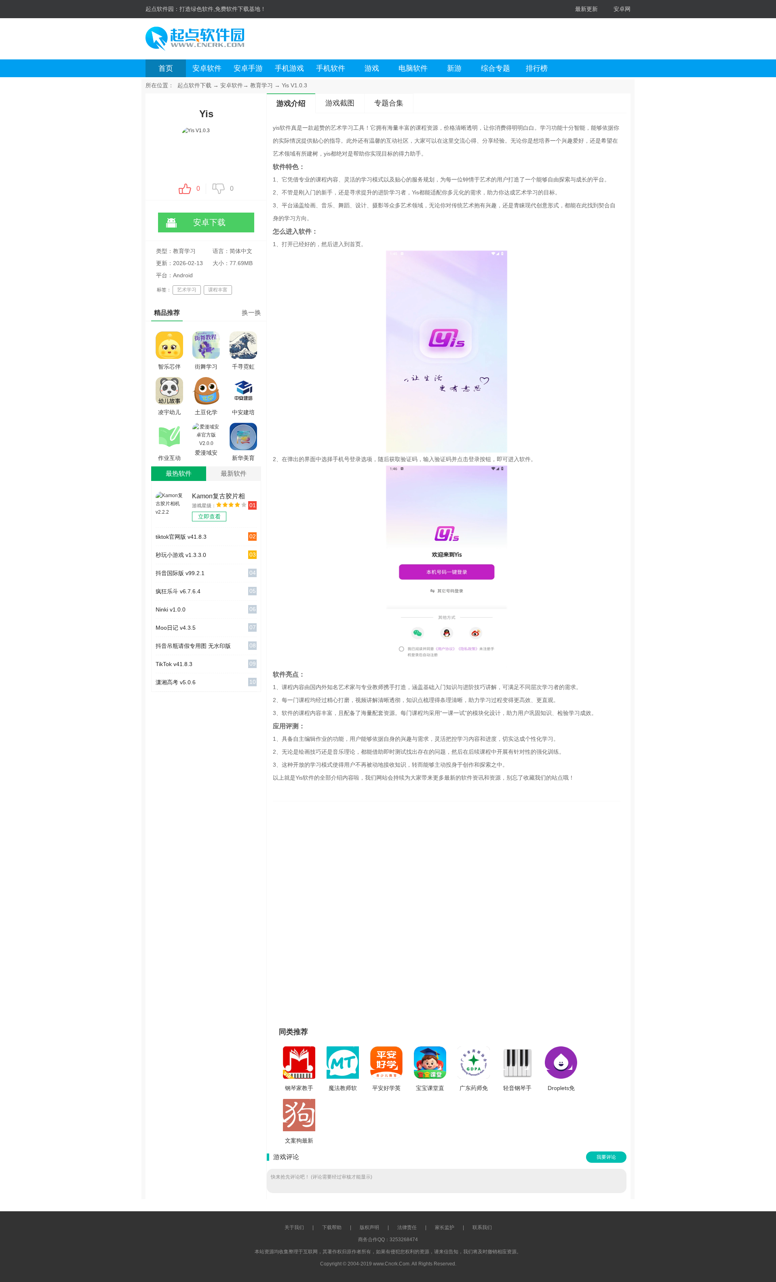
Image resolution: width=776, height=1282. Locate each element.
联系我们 (482, 1227)
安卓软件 (206, 68)
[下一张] (522, 911)
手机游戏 (289, 68)
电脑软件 (413, 68)
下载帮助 (332, 1227)
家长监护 (444, 1227)
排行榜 (537, 68)
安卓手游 (248, 68)
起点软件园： (162, 9)
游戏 (372, 68)
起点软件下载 (194, 85)
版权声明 (369, 1227)
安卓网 (622, 9)
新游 (454, 68)
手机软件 (330, 68)
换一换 (251, 312)
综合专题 (495, 68)
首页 (165, 68)
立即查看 (209, 516)
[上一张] (371, 911)
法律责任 (407, 1227)
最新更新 (586, 9)
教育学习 (261, 85)
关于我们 (294, 1227)
